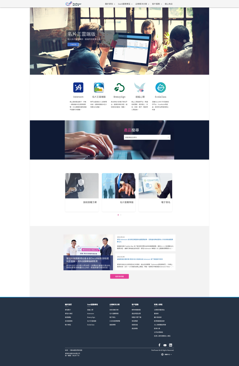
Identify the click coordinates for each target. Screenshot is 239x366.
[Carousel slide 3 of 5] (119, 72)
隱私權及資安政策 (76, 350)
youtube (165, 345)
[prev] (54, 41)
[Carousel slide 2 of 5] (116, 72)
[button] (147, 137)
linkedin (170, 345)
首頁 (66, 350)
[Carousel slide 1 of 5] (114, 72)
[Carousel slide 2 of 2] (120, 214)
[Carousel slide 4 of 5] (122, 72)
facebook (159, 345)
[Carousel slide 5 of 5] (125, 72)
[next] (184, 41)
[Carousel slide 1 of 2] (118, 214)
